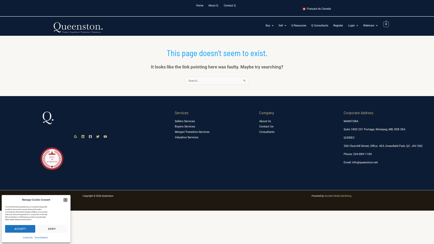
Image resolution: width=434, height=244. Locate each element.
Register (338, 25)
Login (351, 25)
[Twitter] (98, 136)
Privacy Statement (41, 237)
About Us (265, 121)
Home (199, 5)
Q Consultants (319, 25)
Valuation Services (186, 137)
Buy (268, 25)
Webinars (368, 25)
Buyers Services (185, 126)
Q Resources (298, 25)
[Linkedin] (83, 136)
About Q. (213, 5)
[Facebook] (90, 136)
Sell (281, 25)
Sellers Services (185, 121)
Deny (52, 228)
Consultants (267, 132)
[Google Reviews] (75, 136)
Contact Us (266, 126)
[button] (65, 200)
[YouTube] (105, 136)
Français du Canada (318, 8)
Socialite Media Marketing (337, 196)
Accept (20, 228)
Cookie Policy (28, 237)
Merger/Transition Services (192, 132)
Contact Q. (230, 5)
